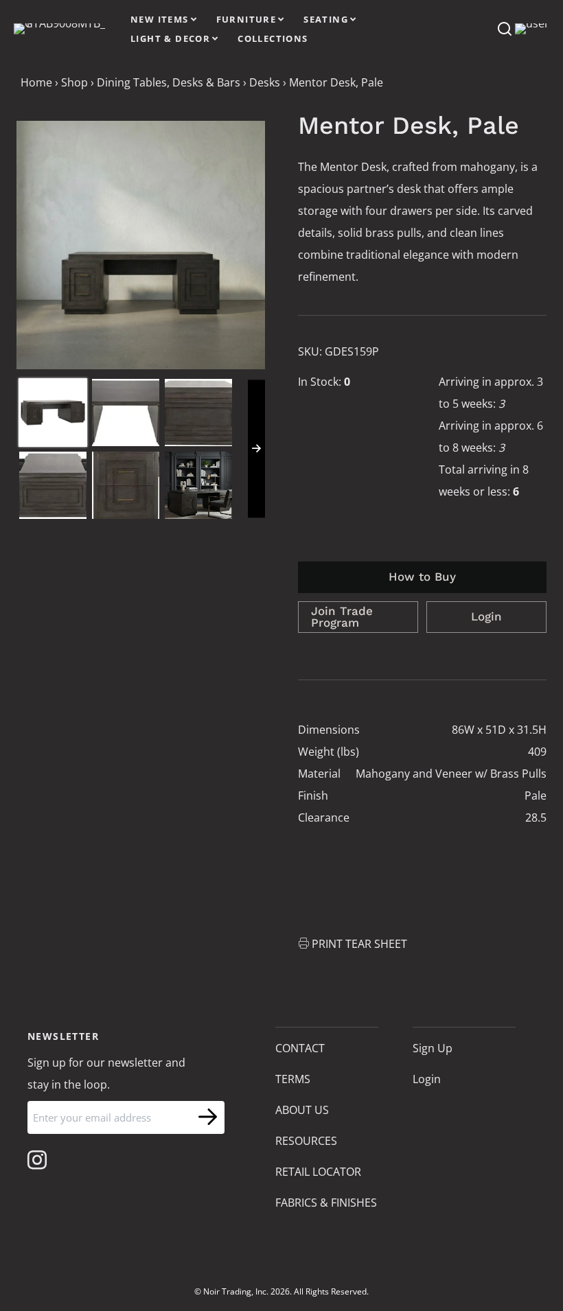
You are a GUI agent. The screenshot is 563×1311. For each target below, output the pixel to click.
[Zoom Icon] (140, 245)
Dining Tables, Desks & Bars (168, 82)
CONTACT (300, 1048)
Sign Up (432, 1048)
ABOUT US (302, 1109)
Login (486, 616)
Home (36, 82)
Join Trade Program (342, 616)
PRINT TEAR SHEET (359, 943)
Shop (74, 82)
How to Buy (422, 576)
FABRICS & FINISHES (326, 1202)
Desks (264, 82)
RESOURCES (306, 1140)
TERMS (292, 1079)
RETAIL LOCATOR (318, 1171)
